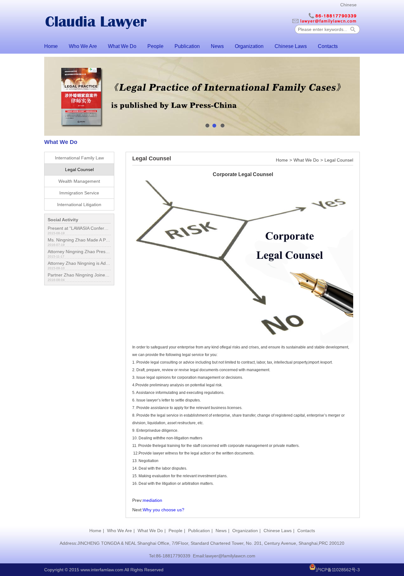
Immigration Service (79, 192)
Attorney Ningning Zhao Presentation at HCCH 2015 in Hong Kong (79, 251)
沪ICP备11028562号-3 (338, 569)
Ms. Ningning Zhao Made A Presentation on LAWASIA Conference (79, 239)
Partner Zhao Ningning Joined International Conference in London (79, 274)
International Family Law (79, 157)
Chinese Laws (291, 46)
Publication (187, 46)
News (217, 46)
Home (51, 46)
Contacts (328, 46)
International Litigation (79, 204)
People (155, 46)
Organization (249, 46)
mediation (152, 500)
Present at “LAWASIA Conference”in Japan (79, 228)
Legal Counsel (79, 169)
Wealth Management (79, 181)
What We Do (122, 46)
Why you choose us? (163, 509)
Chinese (348, 4)
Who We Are (83, 46)
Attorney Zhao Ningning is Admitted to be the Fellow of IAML (79, 263)
